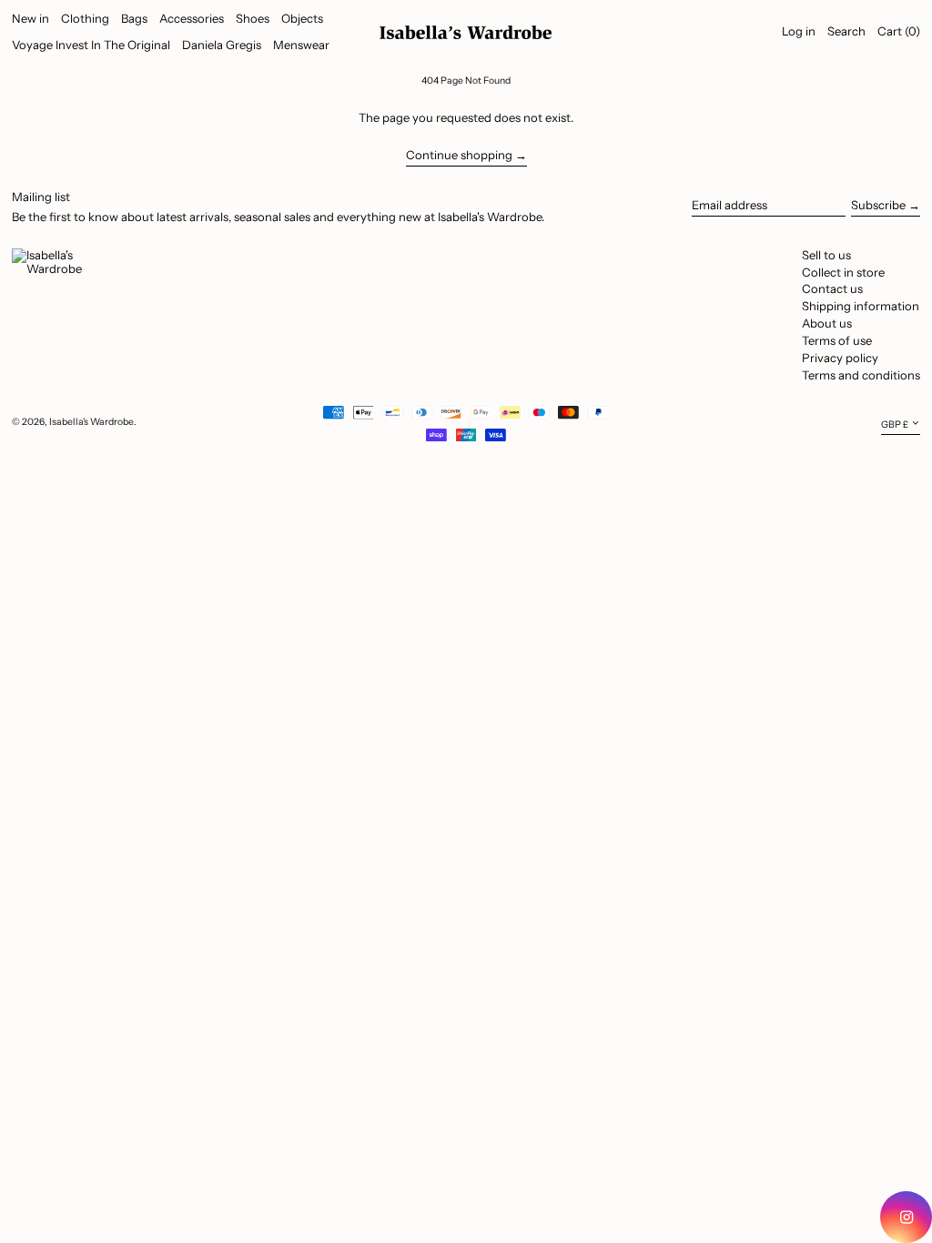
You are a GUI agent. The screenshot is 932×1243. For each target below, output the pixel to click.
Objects (302, 18)
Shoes (252, 18)
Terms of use (837, 340)
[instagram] (906, 1217)
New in (30, 18)
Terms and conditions (861, 375)
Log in (799, 31)
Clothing (85, 18)
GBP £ (894, 424)
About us (827, 323)
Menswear (301, 44)
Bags (134, 18)
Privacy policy (840, 357)
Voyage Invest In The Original (91, 44)
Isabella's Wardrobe (91, 422)
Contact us (832, 288)
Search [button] (846, 31)
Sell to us (826, 255)
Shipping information (860, 305)
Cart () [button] (898, 31)
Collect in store (843, 272)
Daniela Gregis (221, 44)
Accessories (191, 18)
